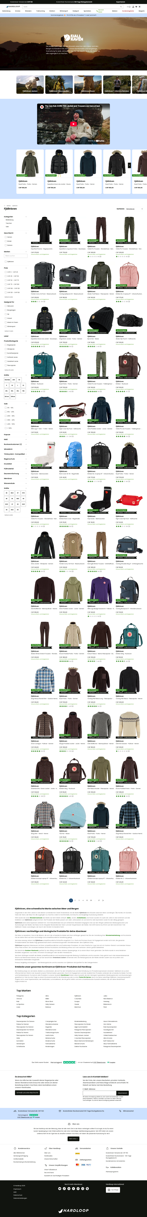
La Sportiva (20, 1004)
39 (12, 498)
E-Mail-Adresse (89, 1089)
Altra (47, 996)
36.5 (12, 493)
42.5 (23, 504)
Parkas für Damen (22, 1024)
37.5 (23, 493)
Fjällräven (77, 996)
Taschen (9, 223)
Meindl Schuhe (79, 1043)
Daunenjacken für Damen (25, 1021)
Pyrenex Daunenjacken (82, 1032)
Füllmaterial (9, 469)
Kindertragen (50, 1046)
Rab (17, 1001)
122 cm (7, 396)
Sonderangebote (128, 11)
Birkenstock (107, 1004)
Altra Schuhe (108, 1038)
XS (19, 379)
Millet (47, 998)
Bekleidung (6, 11)
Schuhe (17, 11)
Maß (6, 439)
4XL (18, 391)
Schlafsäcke (20, 1046)
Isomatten (20, 1041)
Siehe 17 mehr (9, 331)
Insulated (8, 464)
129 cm (13, 396)
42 (17, 504)
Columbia (77, 998)
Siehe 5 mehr (9, 515)
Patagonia (20, 996)
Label (6, 336)
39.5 (17, 498)
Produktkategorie (11, 341)
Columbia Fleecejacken (82, 1038)
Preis (6, 268)
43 (6, 509)
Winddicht (8, 449)
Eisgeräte (49, 1027)
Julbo (105, 996)
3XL (12, 391)
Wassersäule (9, 483)
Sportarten (87, 11)
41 (12, 504)
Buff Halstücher (109, 1041)
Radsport (76, 11)
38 (6, 498)
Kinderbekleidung (80, 1021)
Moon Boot (49, 1001)
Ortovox (19, 998)
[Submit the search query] (121, 7)
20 (91, 900)
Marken (114, 11)
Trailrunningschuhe (52, 1032)
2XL (6, 391)
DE (127, 6)
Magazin (142, 11)
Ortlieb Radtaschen (110, 1035)
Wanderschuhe (51, 1030)
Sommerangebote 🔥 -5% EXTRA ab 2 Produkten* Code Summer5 (73, 15)
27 (99, 900)
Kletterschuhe (50, 1038)
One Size (7, 379)
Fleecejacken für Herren (24, 1035)
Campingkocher (51, 1021)
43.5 (12, 509)
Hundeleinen (108, 1032)
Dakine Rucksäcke (80, 1046)
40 (23, 498)
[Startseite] (5, 205)
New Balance (108, 998)
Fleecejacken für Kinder (82, 1024)
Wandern (28, 11)
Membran (8, 478)
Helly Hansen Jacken (81, 1035)
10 (87, 900)
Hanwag (106, 1001)
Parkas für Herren (22, 1032)
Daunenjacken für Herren (25, 1030)
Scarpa (76, 1001)
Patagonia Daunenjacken (112, 1046)
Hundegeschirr (109, 1030)
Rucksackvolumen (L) (13, 444)
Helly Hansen (50, 1004)
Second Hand (101, 11)
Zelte (18, 1038)
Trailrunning (40, 11)
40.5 (6, 504)
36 (6, 493)
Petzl (105, 1007)
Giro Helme (107, 1024)
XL (23, 385)
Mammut (77, 1007)
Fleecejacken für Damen (25, 1027)
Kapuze (7, 434)
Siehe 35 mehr (9, 370)
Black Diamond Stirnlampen (84, 1041)
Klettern (52, 11)
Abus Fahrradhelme (110, 1043)
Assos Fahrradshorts (110, 1021)
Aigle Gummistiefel (80, 1027)
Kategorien (8, 217)
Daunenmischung (11, 473)
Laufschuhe (50, 1035)
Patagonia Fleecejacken (82, 1030)
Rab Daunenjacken (110, 1027)
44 (17, 509)
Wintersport (64, 11)
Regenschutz (9, 459)
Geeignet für (9, 302)
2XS (13, 379)
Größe (6, 375)
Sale (7, 226)
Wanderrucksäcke (52, 1024)
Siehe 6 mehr (9, 297)
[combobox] (16, 256)
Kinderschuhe (50, 1041)
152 (23, 391)
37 (17, 493)
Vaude (76, 1004)
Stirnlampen (20, 1043)
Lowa (18, 1007)
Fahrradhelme (50, 1043)
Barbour (48, 1007)
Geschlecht (8, 233)
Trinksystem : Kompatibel (14, 454)
